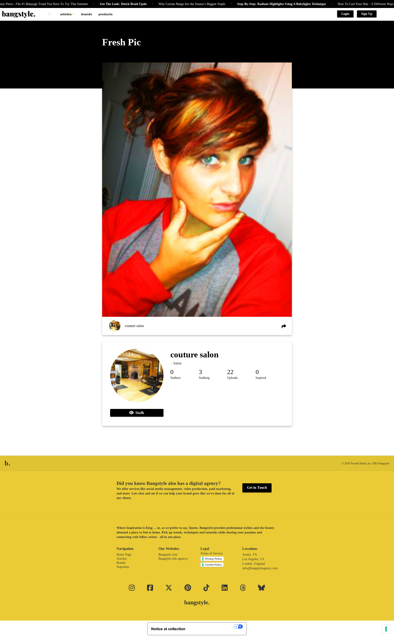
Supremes (123, 567)
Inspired (261, 378)
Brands (86, 14)
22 (230, 371)
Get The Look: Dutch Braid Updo (104, 4)
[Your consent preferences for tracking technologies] (386, 629)
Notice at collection (168, 629)
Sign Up (366, 14)
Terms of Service (211, 553)
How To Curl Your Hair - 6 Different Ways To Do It (352, 4)
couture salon (134, 326)
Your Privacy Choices (212, 626)
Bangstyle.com (167, 554)
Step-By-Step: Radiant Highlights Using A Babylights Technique (262, 4)
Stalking (204, 378)
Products (105, 14)
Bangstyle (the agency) (173, 558)
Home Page (124, 554)
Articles (66, 14)
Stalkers (175, 378)
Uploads (232, 378)
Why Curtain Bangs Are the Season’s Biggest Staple (172, 4)
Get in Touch (257, 487)
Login (345, 14)
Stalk (139, 413)
